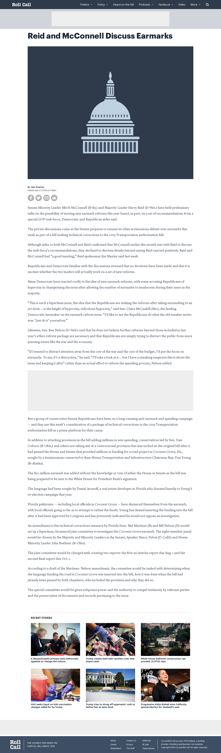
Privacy (129, 744)
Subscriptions (148, 748)
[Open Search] (207, 4)
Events (113, 744)
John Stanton (37, 187)
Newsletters (115, 748)
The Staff (130, 748)
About (113, 740)
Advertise (146, 740)
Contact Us (131, 740)
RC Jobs (145, 744)
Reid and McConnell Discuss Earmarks (100, 36)
